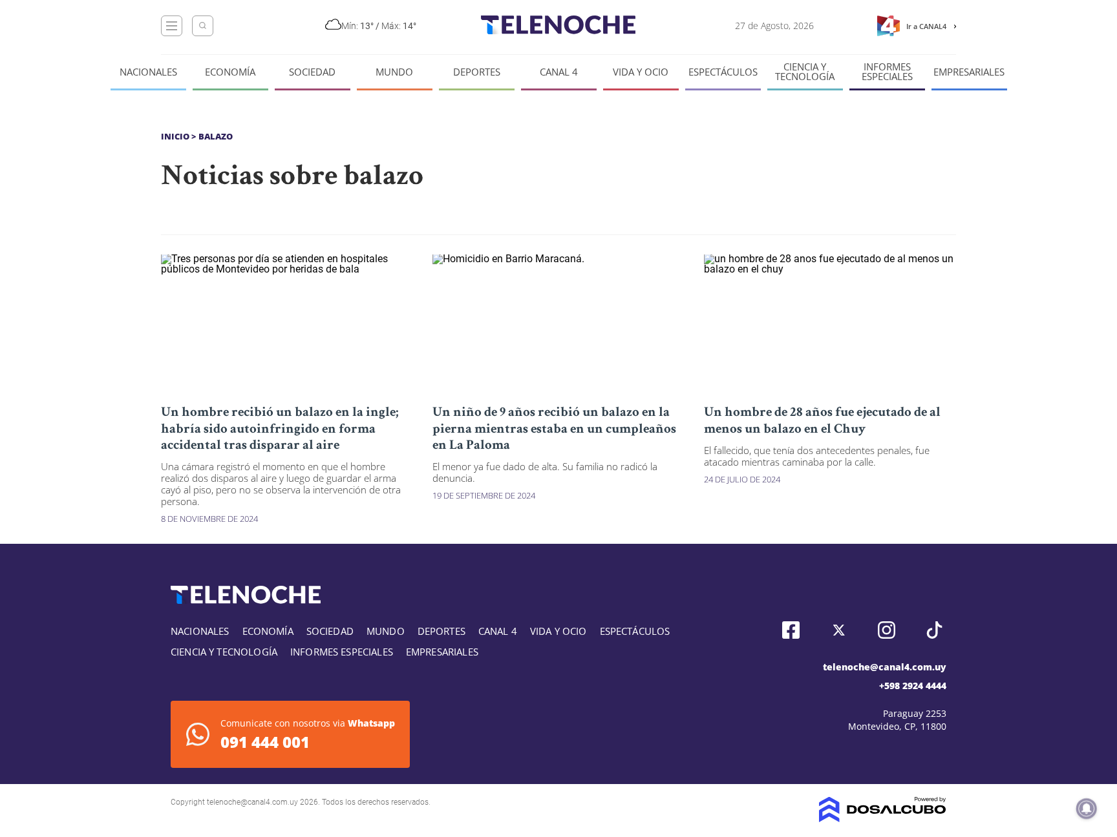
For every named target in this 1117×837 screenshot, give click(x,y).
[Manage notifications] (1086, 808)
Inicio (175, 136)
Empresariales (969, 72)
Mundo (394, 72)
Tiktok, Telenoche (934, 630)
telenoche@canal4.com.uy (884, 667)
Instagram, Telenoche (886, 630)
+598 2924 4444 (912, 685)
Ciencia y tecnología (805, 71)
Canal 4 (559, 72)
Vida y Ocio (640, 72)
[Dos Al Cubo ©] (882, 818)
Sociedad (312, 72)
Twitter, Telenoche (838, 630)
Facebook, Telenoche (791, 630)
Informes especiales (887, 71)
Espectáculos (723, 72)
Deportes (476, 72)
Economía (230, 72)
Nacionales (148, 72)
